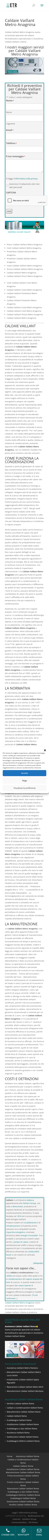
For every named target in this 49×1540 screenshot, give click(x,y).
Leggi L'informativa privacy (24, 1512)
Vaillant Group (29, 1203)
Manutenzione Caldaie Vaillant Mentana (25, 1391)
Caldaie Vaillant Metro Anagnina (19, 1302)
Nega (24, 780)
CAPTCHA (11, 192)
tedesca (30, 1200)
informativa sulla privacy (26, 178)
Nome (9, 112)
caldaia (9, 1275)
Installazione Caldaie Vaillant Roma (23, 1424)
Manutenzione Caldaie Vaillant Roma (23, 1411)
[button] (45, 750)
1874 (19, 1216)
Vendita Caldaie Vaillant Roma (20, 1403)
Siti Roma (33, 1522)
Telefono (11, 143)
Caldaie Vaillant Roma (17, 1416)
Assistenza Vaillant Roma (18, 1432)
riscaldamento (29, 1222)
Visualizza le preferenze (25, 788)
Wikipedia (38, 1263)
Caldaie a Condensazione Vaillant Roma (25, 1407)
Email (9, 130)
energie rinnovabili (29, 1235)
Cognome (10, 123)
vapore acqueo (32, 1279)
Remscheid (18, 1206)
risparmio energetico (15, 1232)
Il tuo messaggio (15, 156)
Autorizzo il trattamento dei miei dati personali (24, 186)
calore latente (24, 1285)
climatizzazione (13, 1226)
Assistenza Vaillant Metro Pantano (22, 1368)
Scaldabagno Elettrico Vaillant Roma (23, 1441)
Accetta (24, 773)
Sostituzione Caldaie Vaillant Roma (22, 1437)
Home (9, 1456)
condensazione (15, 1279)
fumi (8, 1282)
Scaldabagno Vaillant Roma (19, 1420)
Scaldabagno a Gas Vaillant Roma (22, 1428)
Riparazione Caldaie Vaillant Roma (23, 1488)
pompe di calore (20, 1242)
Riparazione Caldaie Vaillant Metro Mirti (25, 1387)
